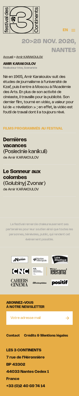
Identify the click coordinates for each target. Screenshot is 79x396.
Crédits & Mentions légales (46, 335)
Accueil (8, 57)
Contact (13, 335)
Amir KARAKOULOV (29, 57)
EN (65, 30)
